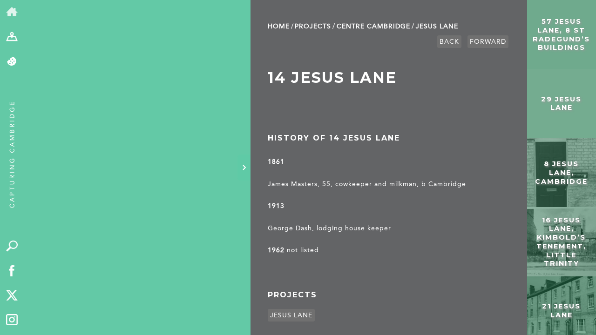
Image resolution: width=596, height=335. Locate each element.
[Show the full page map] (12, 37)
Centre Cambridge (373, 26)
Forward (488, 42)
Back (449, 42)
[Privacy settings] (12, 61)
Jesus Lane (437, 26)
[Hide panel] (244, 167)
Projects (313, 26)
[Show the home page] (12, 12)
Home (279, 26)
